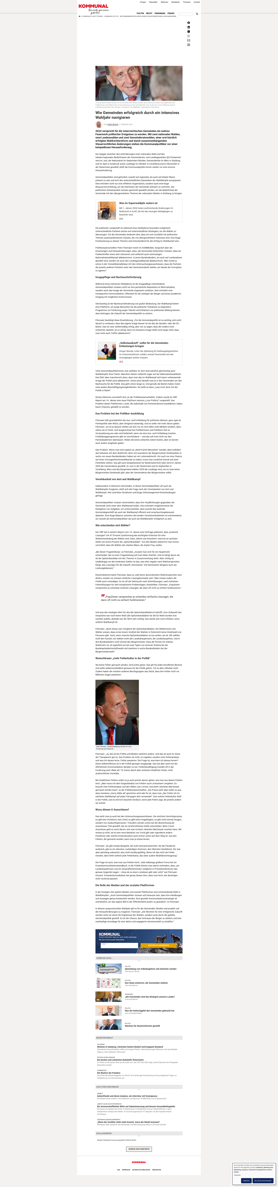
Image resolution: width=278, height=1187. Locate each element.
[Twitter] (188, 31)
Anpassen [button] (237, 1175)
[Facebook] (188, 23)
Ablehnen (246, 1181)
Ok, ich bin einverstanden (263, 1181)
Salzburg (101, 1044)
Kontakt (197, 2)
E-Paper (143, 2)
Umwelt (100, 1093)
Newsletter (153, 2)
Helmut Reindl (134, 971)
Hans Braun (113, 124)
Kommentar (101, 1070)
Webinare (164, 2)
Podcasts (186, 2)
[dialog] (254, 1174)
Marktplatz (175, 2)
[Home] (94, 9)
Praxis (171, 13)
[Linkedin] (188, 27)
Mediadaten (156, 1170)
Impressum (126, 1170)
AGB (118, 1170)
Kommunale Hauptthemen (92, 16)
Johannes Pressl (135, 1013)
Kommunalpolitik (111, 16)
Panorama (160, 13)
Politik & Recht (130, 1140)
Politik (140, 13)
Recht (149, 13)
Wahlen (100, 1140)
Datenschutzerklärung (141, 1170)
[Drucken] (188, 45)
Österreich (107, 1140)
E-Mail (103, 944)
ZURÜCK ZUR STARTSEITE (139, 1149)
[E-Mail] (188, 40)
